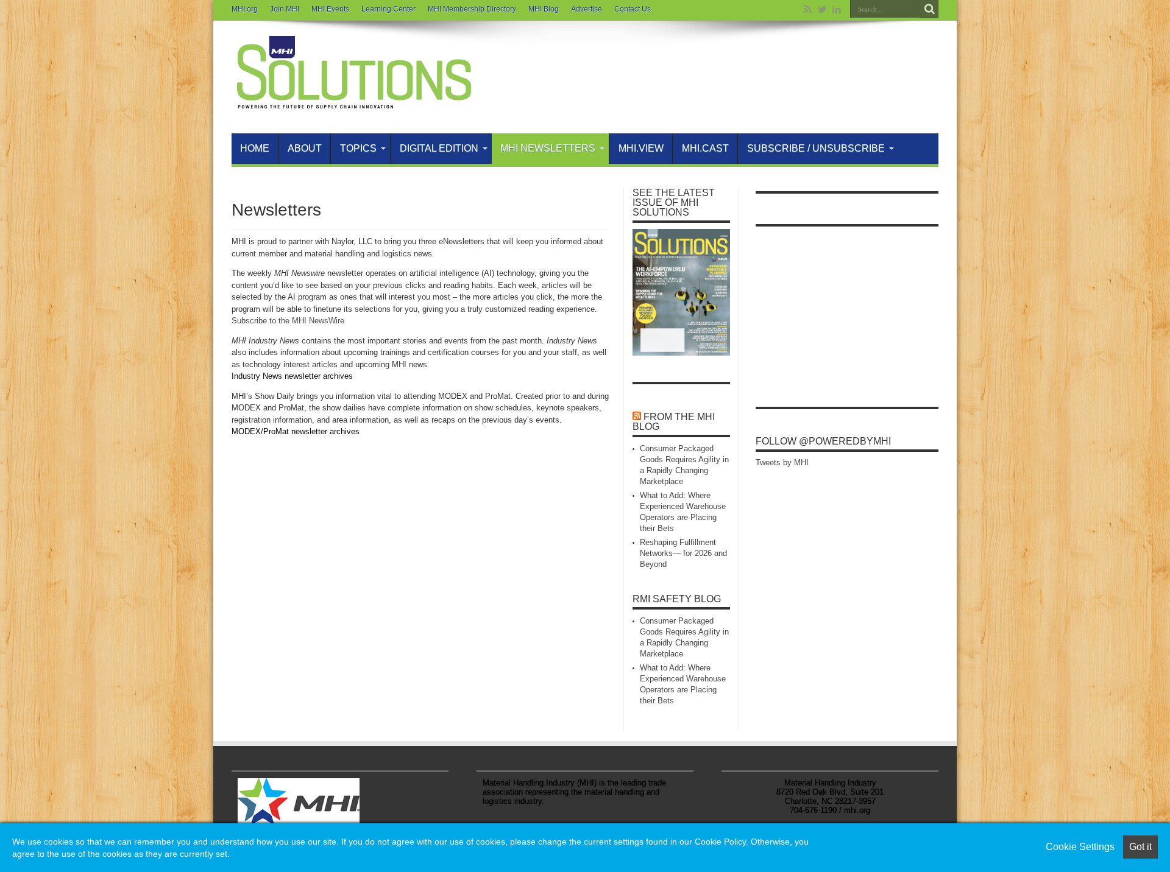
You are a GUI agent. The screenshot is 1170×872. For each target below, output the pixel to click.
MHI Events (330, 9)
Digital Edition (439, 148)
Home (254, 148)
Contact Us (632, 9)
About (305, 148)
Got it (1140, 847)
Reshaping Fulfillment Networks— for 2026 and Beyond (683, 553)
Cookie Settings (1080, 847)
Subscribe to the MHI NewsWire (288, 320)
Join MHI (284, 9)
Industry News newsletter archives (292, 376)
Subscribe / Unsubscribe (816, 148)
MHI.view (641, 148)
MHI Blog (543, 9)
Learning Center (388, 9)
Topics (358, 148)
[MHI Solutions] (353, 103)
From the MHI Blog (674, 422)
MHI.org (245, 9)
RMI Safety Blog (677, 599)
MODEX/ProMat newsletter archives (296, 431)
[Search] (929, 9)
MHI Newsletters (547, 148)
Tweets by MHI (782, 462)
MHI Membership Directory (472, 9)
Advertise (586, 9)
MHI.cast (705, 148)
